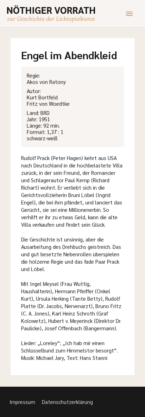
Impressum (22, 401)
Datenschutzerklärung (67, 401)
